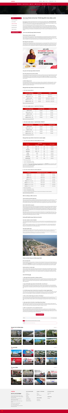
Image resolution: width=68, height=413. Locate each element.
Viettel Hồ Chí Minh (14, 23)
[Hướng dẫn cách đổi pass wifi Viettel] (51, 381)
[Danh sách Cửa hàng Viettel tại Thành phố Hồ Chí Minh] (16, 373)
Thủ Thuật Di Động (14, 25)
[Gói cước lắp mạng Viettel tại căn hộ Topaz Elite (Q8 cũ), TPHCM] (51, 361)
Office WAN (27, 396)
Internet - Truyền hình (39, 395)
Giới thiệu (41, 1)
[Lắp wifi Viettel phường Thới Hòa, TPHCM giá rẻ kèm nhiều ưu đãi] (16, 333)
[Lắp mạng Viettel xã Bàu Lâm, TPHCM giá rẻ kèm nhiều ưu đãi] (28, 341)
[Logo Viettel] (13, 1)
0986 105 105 (12, 399)
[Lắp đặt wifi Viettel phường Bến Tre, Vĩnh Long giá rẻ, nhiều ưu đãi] (40, 353)
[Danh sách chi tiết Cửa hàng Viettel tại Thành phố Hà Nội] (28, 381)
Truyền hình (38, 394)
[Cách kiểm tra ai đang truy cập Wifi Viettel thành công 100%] (16, 381)
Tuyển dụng (48, 398)
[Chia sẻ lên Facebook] (26, 318)
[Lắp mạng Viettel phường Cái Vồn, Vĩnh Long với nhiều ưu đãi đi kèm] (16, 361)
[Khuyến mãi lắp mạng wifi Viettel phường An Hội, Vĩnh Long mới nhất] (51, 353)
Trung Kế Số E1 (27, 397)
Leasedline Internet (28, 398)
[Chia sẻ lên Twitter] (29, 318)
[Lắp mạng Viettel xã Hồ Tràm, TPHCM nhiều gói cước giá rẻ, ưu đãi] (40, 341)
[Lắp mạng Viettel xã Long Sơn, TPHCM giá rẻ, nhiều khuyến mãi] (40, 333)
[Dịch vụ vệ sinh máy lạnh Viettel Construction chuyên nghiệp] (40, 361)
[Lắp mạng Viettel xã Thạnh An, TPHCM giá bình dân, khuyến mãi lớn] (28, 333)
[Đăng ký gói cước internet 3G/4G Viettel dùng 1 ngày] (40, 381)
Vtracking (27, 395)
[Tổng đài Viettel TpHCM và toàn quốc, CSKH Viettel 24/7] (51, 373)
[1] (55, 1)
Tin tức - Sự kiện (45, 1)
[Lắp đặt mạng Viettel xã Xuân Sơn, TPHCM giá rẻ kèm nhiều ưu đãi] (51, 341)
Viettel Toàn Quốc (14, 29)
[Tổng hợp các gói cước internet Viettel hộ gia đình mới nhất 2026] (40, 373)
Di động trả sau (38, 399)
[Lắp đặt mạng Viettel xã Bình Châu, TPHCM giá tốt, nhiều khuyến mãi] (16, 341)
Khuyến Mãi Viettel (14, 27)
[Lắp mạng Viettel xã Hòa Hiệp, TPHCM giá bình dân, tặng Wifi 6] (51, 333)
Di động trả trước (38, 400)
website (28, 298)
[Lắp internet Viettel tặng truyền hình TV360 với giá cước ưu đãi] (28, 361)
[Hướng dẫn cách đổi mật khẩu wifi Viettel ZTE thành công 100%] (28, 373)
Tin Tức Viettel (14, 21)
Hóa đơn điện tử (27, 394)
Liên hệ (48, 394)
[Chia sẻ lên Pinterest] (31, 318)
